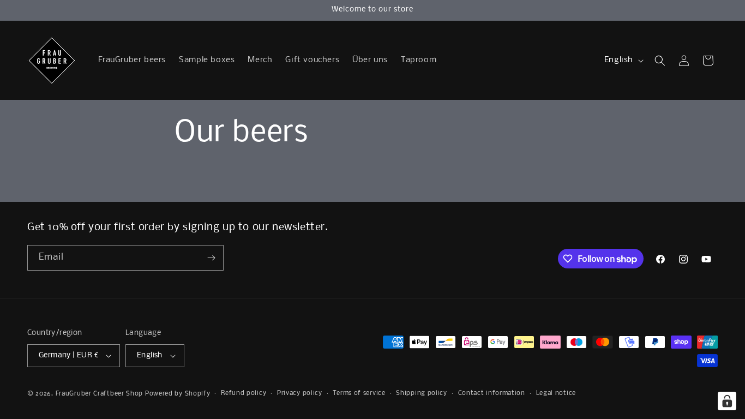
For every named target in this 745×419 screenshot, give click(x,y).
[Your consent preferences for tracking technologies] (727, 401)
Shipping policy (421, 393)
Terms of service (359, 393)
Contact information (491, 393)
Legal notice (556, 393)
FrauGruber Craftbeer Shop (99, 394)
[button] (660, 61)
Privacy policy (299, 393)
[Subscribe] (211, 258)
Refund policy (243, 393)
